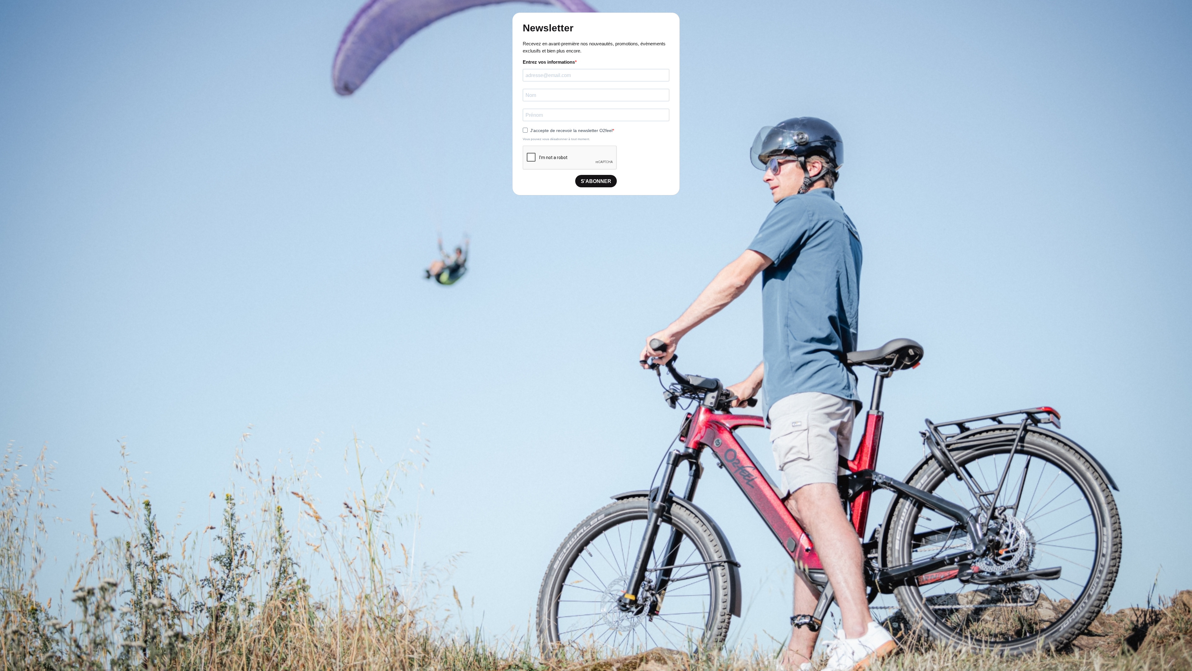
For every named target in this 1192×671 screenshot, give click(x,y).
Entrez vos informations (549, 62)
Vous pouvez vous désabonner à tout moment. (556, 139)
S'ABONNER (596, 181)
